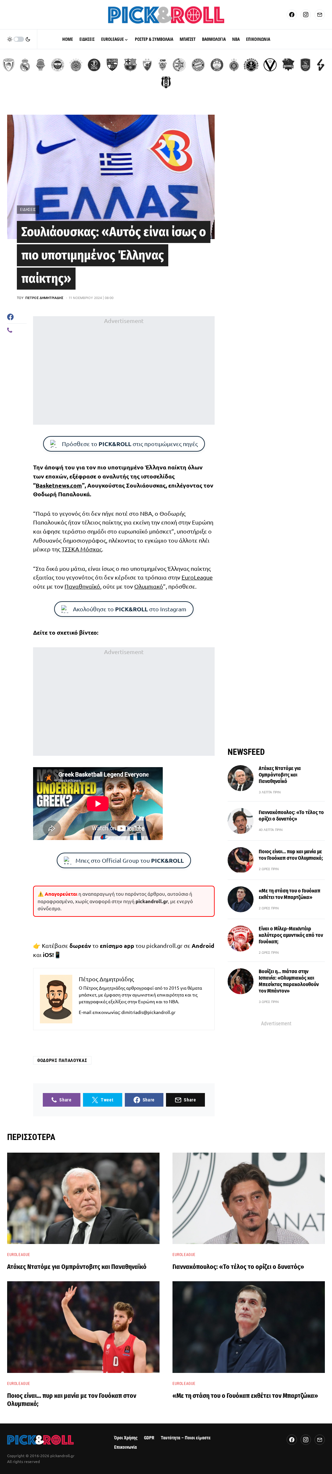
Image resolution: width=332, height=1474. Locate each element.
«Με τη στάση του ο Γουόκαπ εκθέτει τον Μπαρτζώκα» (289, 894)
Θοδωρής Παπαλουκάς (62, 1060)
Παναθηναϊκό (82, 586)
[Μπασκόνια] (288, 64)
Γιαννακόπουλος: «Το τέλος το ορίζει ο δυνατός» (291, 815)
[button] (18, 39)
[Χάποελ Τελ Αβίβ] (94, 64)
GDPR (149, 1438)
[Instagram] (306, 14)
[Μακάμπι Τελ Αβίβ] (179, 64)
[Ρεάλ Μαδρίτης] (25, 64)
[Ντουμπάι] (163, 64)
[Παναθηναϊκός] (75, 64)
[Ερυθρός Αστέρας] (147, 64)
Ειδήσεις (28, 209)
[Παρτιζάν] (234, 64)
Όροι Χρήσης (125, 1438)
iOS (47, 954)
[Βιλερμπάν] (320, 64)
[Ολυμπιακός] (8, 64)
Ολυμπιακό (148, 586)
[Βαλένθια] (40, 64)
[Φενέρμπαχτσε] (57, 64)
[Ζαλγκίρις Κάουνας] (112, 64)
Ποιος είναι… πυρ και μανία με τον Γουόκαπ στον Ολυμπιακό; (291, 854)
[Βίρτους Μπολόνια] (270, 64)
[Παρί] (251, 64)
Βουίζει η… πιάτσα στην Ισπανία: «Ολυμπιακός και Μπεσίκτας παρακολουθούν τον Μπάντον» (289, 981)
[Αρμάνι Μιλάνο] (216, 64)
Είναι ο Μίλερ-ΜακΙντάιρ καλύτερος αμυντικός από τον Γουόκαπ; (291, 935)
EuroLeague (197, 577)
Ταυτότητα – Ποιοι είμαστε (186, 1438)
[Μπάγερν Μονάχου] (198, 64)
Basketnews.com (59, 485)
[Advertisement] (124, 370)
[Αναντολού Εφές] (305, 64)
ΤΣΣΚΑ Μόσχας (82, 549)
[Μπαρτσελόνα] (130, 64)
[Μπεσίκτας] (166, 82)
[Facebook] (292, 14)
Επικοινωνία (125, 1447)
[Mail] (319, 14)
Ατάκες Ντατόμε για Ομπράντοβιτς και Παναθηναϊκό (280, 774)
